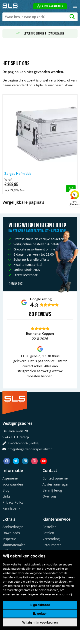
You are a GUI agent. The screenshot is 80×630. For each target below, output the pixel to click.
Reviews (43, 314)
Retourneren (52, 545)
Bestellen (49, 526)
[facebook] (7, 455)
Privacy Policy (13, 502)
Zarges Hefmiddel (18, 173)
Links (6, 496)
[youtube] (43, 455)
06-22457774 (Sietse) (23, 443)
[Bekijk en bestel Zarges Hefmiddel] (71, 189)
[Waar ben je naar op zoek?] (72, 16)
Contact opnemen (56, 478)
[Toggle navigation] (75, 6)
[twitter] (16, 455)
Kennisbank (11, 508)
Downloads (11, 532)
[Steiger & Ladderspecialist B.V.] (10, 6)
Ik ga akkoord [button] (40, 605)
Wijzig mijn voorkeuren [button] (40, 622)
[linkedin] (25, 455)
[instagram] (35, 455)
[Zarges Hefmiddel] (40, 132)
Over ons (16, 283)
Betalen (48, 532)
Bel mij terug (52, 490)
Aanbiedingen (12, 526)
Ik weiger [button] (40, 613)
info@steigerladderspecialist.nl (30, 449)
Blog (5, 490)
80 (31, 314)
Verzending (51, 539)
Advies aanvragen (52, 6)
